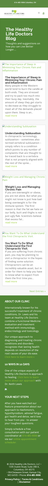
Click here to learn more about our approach (22, 379)
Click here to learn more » (19, 356)
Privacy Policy (12, 479)
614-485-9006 (29, 435)
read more (11, 115)
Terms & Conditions (32, 479)
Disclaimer (25, 481)
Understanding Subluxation (23, 133)
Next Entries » (37, 291)
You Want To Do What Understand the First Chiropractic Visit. (19, 246)
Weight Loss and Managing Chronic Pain (22, 188)
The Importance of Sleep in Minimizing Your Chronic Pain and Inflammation (23, 80)
